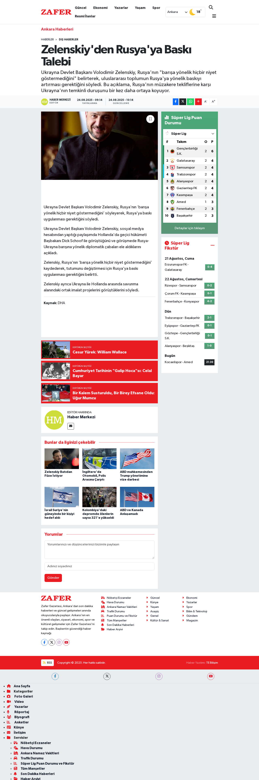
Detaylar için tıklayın (190, 228)
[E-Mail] (70, 426)
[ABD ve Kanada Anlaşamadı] (137, 497)
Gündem (192, 615)
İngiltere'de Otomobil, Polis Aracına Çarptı (94, 475)
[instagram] (158, 676)
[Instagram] (59, 642)
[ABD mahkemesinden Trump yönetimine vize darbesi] (137, 458)
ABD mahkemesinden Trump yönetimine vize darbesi (136, 475)
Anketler (21, 722)
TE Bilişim (212, 662)
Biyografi (21, 717)
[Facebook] (44, 642)
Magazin (192, 620)
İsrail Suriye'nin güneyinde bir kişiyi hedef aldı (59, 513)
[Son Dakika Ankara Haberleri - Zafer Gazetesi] (56, 11)
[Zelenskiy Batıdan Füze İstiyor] (62, 458)
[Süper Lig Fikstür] (212, 246)
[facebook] (55, 676)
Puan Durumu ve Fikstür (122, 615)
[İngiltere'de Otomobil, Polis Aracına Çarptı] (99, 458)
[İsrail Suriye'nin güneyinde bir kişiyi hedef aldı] (62, 497)
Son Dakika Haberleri (120, 624)
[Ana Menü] (212, 16)
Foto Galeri (23, 696)
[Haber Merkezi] (54, 420)
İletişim (20, 732)
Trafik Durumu (116, 611)
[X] (51, 642)
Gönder (53, 578)
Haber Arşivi (115, 629)
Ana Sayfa (22, 686)
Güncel (80, 7)
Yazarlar (121, 7)
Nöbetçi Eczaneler (119, 597)
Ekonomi (100, 7)
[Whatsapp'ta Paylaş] (190, 101)
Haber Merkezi (81, 417)
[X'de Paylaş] (182, 101)
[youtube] (210, 676)
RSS (49, 662)
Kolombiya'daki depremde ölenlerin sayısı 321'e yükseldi (98, 513)
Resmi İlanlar (85, 16)
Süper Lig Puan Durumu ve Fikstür (47, 763)
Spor (156, 7)
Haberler (47, 39)
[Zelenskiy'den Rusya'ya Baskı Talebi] (99, 146)
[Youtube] (66, 642)
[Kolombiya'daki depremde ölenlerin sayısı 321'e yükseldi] (99, 497)
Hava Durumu (115, 602)
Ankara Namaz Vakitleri (122, 606)
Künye (154, 602)
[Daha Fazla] (198, 101)
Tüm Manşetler (117, 620)
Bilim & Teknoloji (196, 611)
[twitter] (106, 676)
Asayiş (154, 611)
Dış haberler (68, 39)
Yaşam (140, 7)
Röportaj (21, 712)
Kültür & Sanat (159, 620)
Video (19, 701)
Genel (154, 615)
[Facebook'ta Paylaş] (175, 101)
